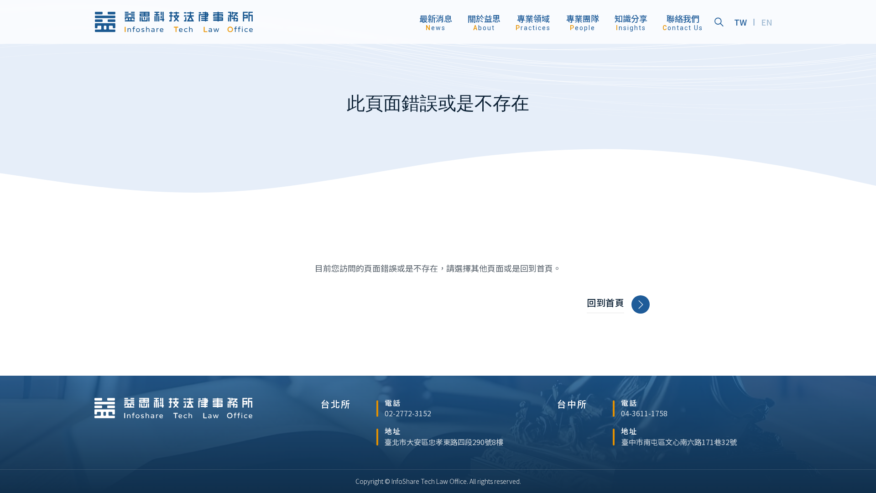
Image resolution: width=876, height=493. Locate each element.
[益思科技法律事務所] (174, 21)
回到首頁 (605, 302)
